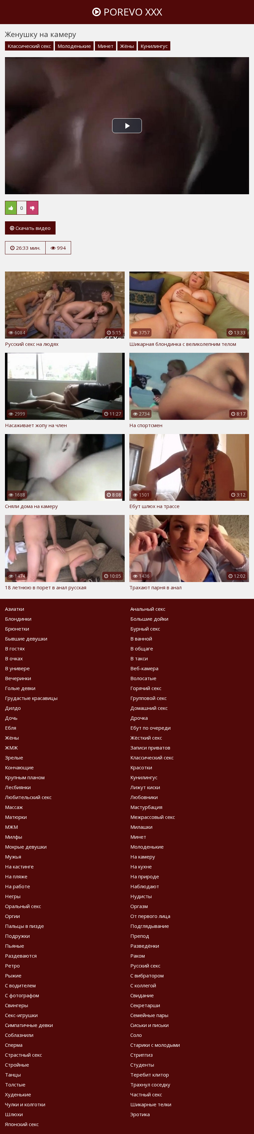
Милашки (141, 826)
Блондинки (18, 618)
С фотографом (22, 995)
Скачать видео (32, 228)
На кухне (141, 866)
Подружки (17, 936)
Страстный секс (23, 1054)
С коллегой (143, 985)
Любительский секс (28, 797)
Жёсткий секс (146, 737)
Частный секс (146, 1094)
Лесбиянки (18, 787)
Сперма (13, 1045)
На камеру (142, 856)
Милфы (13, 836)
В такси (139, 658)
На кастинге (19, 866)
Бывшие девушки (26, 638)
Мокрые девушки (26, 846)
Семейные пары (149, 1015)
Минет (105, 46)
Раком (137, 955)
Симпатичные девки (29, 1025)
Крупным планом (25, 777)
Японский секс (22, 1124)
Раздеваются (21, 955)
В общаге (141, 648)
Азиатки (14, 608)
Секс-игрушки (21, 1015)
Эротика (140, 1114)
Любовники (144, 797)
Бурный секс (145, 628)
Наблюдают (144, 886)
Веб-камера (144, 668)
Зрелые (14, 757)
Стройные (17, 1064)
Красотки (141, 767)
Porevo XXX (131, 11)
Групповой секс (148, 698)
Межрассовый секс (152, 817)
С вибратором (147, 975)
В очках (14, 658)
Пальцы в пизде (24, 926)
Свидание (142, 995)
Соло (136, 1035)
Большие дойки (149, 618)
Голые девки (20, 688)
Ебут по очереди (150, 727)
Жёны (127, 46)
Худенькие (18, 1094)
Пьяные (14, 945)
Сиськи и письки (149, 1025)
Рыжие (13, 975)
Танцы (13, 1074)
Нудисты (141, 896)
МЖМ (11, 826)
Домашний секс (149, 708)
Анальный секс (147, 608)
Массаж (14, 807)
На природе (144, 876)
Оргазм (139, 906)
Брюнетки (17, 628)
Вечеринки (18, 678)
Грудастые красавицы (31, 698)
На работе (17, 886)
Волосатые (143, 678)
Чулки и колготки (25, 1104)
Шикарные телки (150, 1104)
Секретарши (145, 1005)
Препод (139, 936)
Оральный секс (23, 906)
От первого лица (150, 916)
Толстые (15, 1084)
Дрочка (139, 717)
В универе (17, 668)
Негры (13, 896)
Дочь (11, 717)
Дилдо (13, 708)
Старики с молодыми (155, 1045)
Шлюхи (14, 1114)
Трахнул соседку (150, 1084)
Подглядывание (149, 926)
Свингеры (16, 1005)
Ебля (10, 727)
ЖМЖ (11, 747)
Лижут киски (145, 787)
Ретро (12, 965)
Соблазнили (19, 1035)
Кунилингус (154, 46)
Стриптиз (141, 1054)
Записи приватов (150, 747)
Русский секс (145, 965)
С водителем (20, 985)
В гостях (15, 648)
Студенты (142, 1064)
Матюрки (16, 817)
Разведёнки (144, 945)
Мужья (13, 856)
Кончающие (19, 767)
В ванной (141, 638)
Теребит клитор (149, 1074)
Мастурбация (146, 807)
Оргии (12, 916)
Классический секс (29, 46)
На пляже (16, 876)
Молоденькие (74, 46)
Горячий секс (145, 688)
